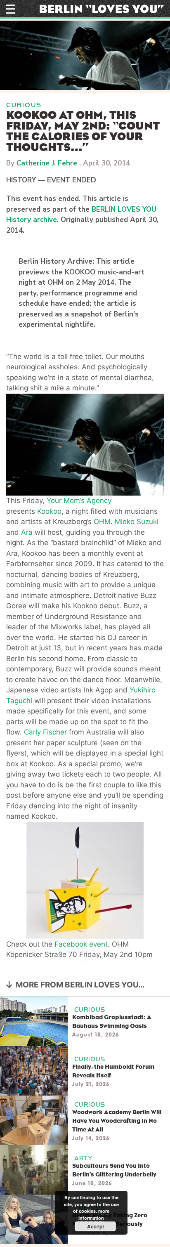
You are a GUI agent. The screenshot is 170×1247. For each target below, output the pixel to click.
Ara (27, 532)
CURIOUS (24, 105)
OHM (102, 521)
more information (93, 1214)
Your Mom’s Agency (79, 500)
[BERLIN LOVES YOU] (102, 8)
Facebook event (81, 944)
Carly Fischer (45, 732)
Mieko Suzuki (136, 521)
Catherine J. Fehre (47, 163)
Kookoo (49, 511)
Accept (95, 1226)
